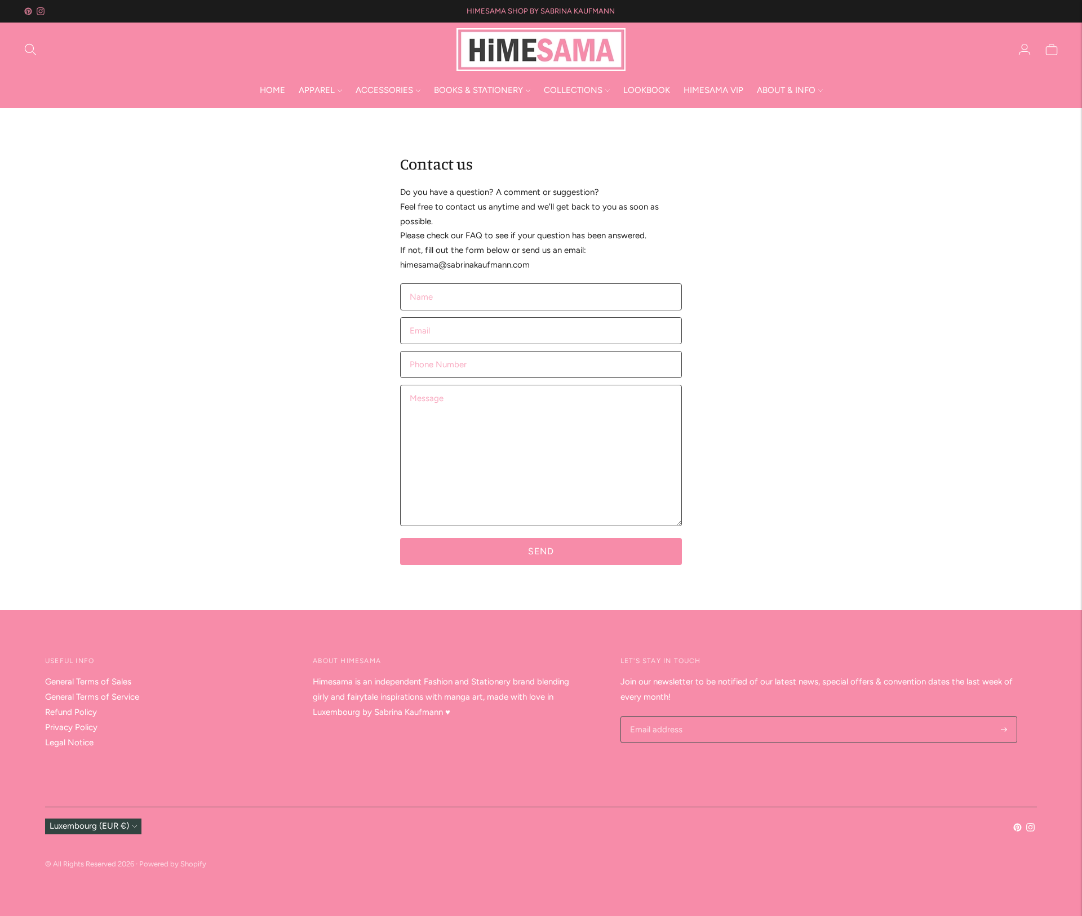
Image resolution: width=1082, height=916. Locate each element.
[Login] (1024, 49)
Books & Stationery (478, 90)
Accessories (384, 90)
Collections (573, 90)
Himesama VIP (713, 90)
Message (426, 385)
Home (272, 90)
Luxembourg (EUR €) (89, 826)
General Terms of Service (92, 697)
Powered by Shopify (172, 864)
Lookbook (646, 90)
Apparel (317, 90)
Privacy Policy (71, 727)
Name (421, 283)
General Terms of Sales (88, 682)
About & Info (786, 90)
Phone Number (435, 351)
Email (420, 317)
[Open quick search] (239, 49)
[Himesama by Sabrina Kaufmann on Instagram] (41, 11)
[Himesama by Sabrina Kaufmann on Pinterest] (28, 11)
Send (541, 551)
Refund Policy (71, 712)
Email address (654, 717)
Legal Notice (69, 742)
